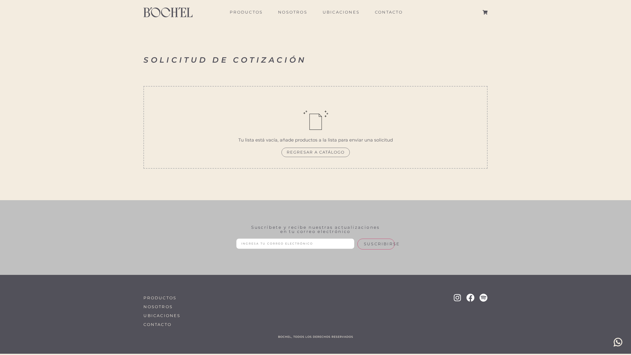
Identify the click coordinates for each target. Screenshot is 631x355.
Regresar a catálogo (316, 152)
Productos (246, 12)
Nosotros (292, 12)
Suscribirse (379, 244)
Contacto (389, 12)
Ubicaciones (341, 12)
